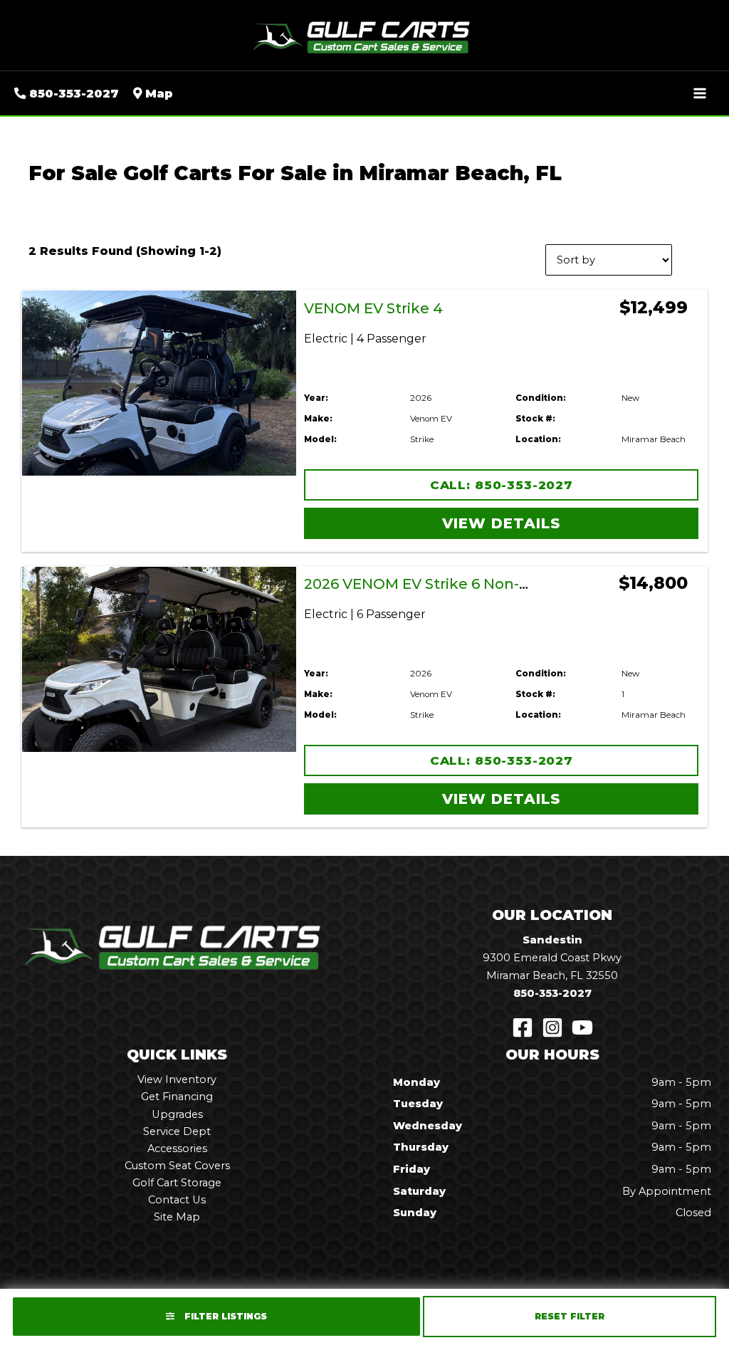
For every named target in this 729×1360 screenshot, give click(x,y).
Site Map (177, 1216)
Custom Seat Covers (177, 1165)
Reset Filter (569, 1316)
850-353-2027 (552, 993)
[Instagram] (552, 1027)
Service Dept (177, 1131)
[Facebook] (522, 1027)
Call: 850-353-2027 (501, 485)
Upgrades (177, 1114)
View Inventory (176, 1079)
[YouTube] (582, 1027)
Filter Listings (224, 1316)
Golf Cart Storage (176, 1182)
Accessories (177, 1148)
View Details (501, 523)
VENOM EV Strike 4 (373, 308)
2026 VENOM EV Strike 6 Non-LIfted (433, 583)
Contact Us (177, 1199)
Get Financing (177, 1096)
